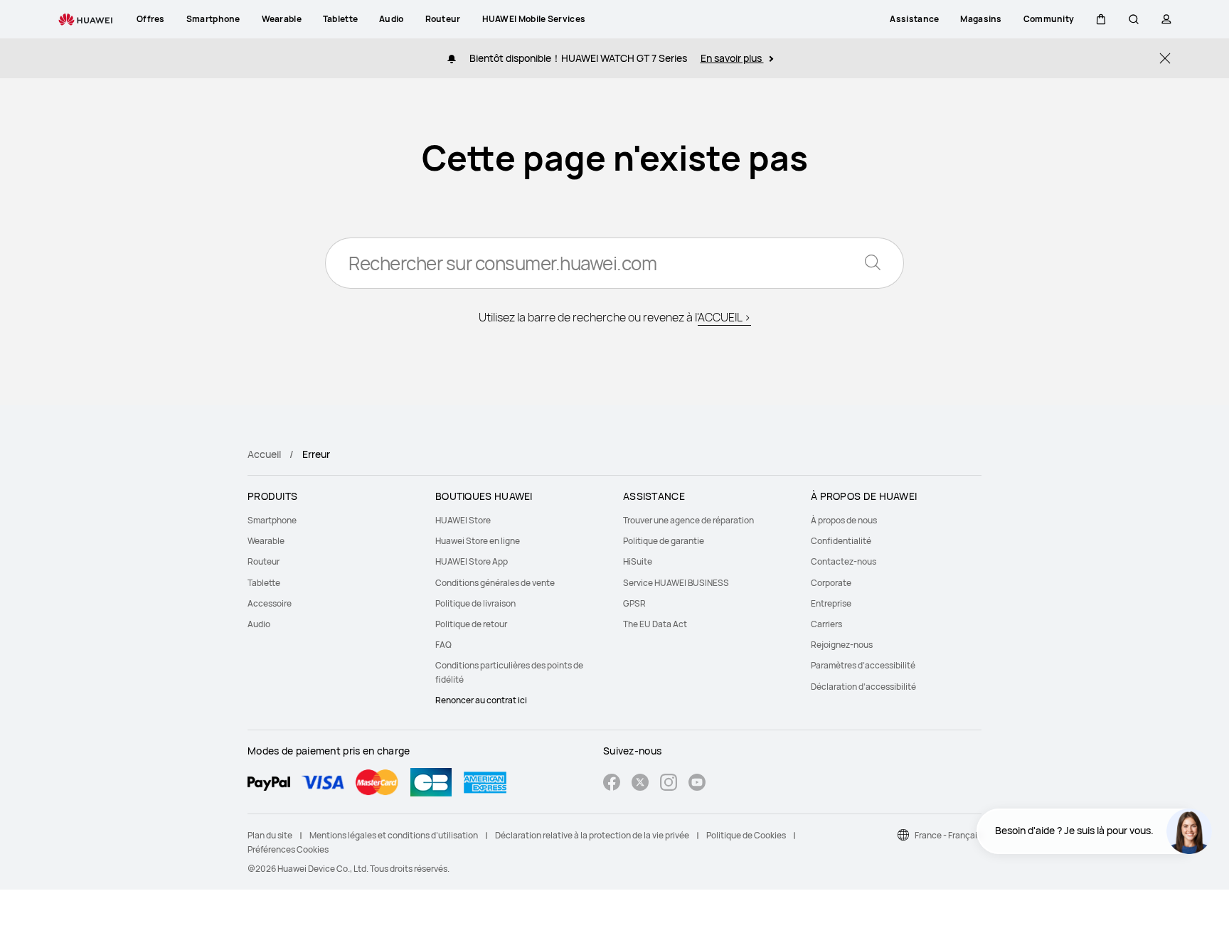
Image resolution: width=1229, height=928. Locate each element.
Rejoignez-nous (842, 645)
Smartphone (272, 520)
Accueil (264, 454)
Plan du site (270, 835)
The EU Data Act (655, 624)
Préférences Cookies (288, 849)
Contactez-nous (843, 561)
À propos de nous (844, 520)
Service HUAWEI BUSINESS (676, 583)
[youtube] (697, 784)
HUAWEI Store (463, 520)
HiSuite (637, 561)
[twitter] (640, 784)
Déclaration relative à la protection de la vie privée (592, 835)
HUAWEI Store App (471, 561)
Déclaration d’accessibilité (863, 687)
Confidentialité (841, 541)
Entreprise (831, 603)
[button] (1101, 19)
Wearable (266, 541)
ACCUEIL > (724, 317)
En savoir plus (732, 58)
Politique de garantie (663, 541)
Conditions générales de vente (495, 583)
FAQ (443, 645)
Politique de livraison (475, 603)
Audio (259, 624)
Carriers (826, 624)
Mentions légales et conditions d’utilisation (393, 835)
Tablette (264, 583)
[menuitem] (333, 520)
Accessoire (270, 603)
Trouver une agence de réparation (688, 520)
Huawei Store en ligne (477, 541)
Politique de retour (471, 624)
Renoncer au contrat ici (481, 700)
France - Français (948, 835)
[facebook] (611, 784)
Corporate (831, 583)
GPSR (634, 603)
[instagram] (668, 784)
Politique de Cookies (746, 835)
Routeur (264, 561)
